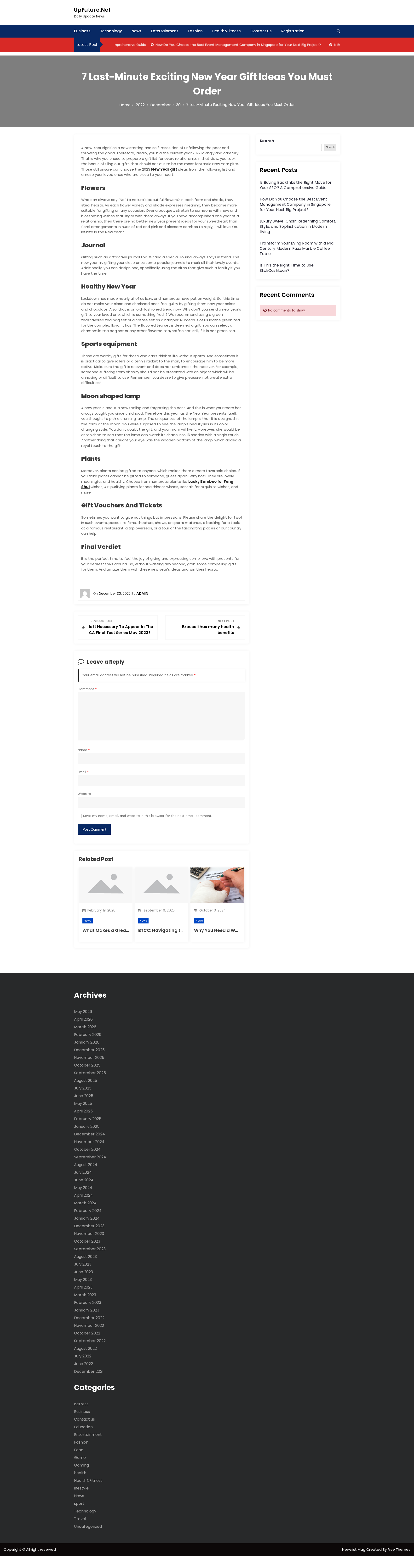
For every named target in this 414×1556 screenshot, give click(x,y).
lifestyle (81, 1488)
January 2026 (86, 1042)
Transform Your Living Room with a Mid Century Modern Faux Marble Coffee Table (297, 248)
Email (83, 772)
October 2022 (87, 1333)
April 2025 (83, 1111)
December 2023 (89, 1226)
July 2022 (82, 1356)
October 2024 (87, 1149)
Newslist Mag (354, 1549)
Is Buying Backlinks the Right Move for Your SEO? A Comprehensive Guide (296, 185)
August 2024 (85, 1164)
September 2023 (90, 1249)
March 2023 (85, 1295)
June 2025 (83, 1096)
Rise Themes (399, 1549)
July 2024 (83, 1172)
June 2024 (83, 1180)
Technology (111, 30)
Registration (293, 30)
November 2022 (89, 1325)
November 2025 (89, 1057)
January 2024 (87, 1218)
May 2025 (83, 1103)
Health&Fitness (226, 30)
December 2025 (89, 1050)
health (80, 1473)
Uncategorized (88, 1526)
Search (267, 141)
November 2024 (89, 1142)
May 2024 (83, 1187)
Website (84, 794)
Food (78, 1450)
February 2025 (87, 1119)
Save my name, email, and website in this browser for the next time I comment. (147, 816)
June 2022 (83, 1364)
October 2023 (87, 1241)
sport (79, 1503)
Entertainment (164, 30)
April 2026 (83, 1019)
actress (81, 1404)
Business (82, 30)
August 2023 (85, 1256)
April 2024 (83, 1195)
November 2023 (89, 1233)
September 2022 (90, 1341)
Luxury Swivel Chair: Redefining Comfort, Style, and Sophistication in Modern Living (298, 226)
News (136, 30)
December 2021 (89, 1371)
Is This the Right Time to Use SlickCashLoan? (287, 267)
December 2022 (89, 1318)
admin (142, 593)
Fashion (195, 30)
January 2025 (86, 1126)
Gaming (81, 1465)
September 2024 (90, 1157)
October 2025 (87, 1065)
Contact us (261, 30)
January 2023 (86, 1310)
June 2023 (83, 1272)
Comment (87, 689)
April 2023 (83, 1287)
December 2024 (89, 1134)
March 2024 (85, 1203)
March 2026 (85, 1027)
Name (84, 750)
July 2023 (82, 1264)
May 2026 (83, 1011)
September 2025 (90, 1073)
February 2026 (87, 1034)
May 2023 (83, 1279)
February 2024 (88, 1210)
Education (83, 1427)
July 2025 (83, 1088)
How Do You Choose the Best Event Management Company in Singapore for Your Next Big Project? (221, 44)
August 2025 (85, 1080)
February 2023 (87, 1302)
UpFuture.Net (92, 10)
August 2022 (85, 1348)
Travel (80, 1519)
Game (80, 1457)
